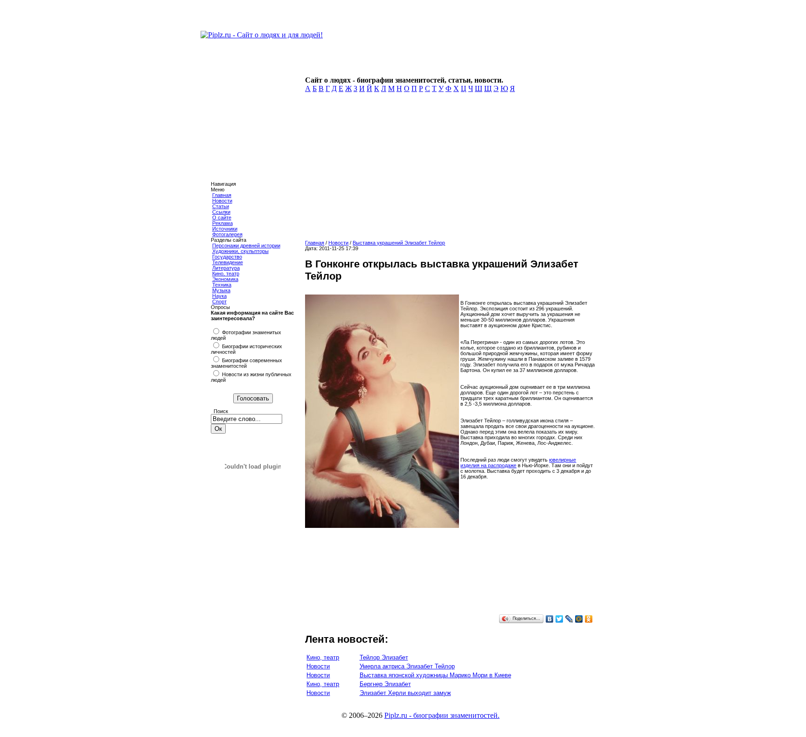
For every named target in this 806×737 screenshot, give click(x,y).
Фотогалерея (227, 234)
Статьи (220, 206)
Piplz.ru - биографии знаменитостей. (442, 715)
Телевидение (227, 262)
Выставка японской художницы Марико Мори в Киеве (435, 675)
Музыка (221, 290)
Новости (222, 201)
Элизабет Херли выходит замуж (405, 692)
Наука (219, 296)
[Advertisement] (448, 169)
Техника (221, 285)
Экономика (225, 279)
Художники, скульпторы (240, 251)
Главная (221, 195)
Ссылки (221, 212)
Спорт (219, 301)
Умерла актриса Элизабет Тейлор (407, 666)
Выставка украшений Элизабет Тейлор (399, 243)
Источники (224, 229)
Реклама (222, 223)
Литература (226, 268)
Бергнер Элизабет (385, 684)
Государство (227, 257)
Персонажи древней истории (246, 245)
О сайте (221, 217)
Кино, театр (225, 273)
